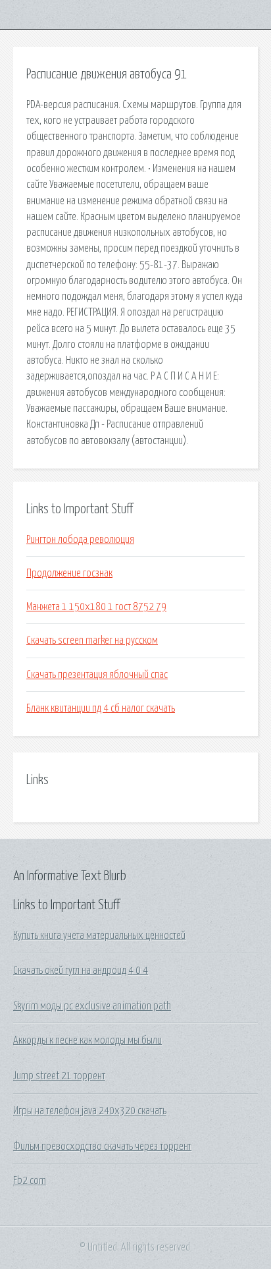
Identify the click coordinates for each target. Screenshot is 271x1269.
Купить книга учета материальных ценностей (99, 935)
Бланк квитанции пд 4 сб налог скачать (100, 708)
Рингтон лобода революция (80, 539)
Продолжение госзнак (69, 573)
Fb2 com (29, 1180)
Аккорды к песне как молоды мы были (87, 1040)
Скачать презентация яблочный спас (97, 674)
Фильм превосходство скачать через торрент (102, 1146)
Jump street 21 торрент (59, 1076)
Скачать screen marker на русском (92, 640)
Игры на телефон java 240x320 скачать (89, 1111)
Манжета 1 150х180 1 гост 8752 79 (96, 607)
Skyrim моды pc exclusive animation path (92, 1006)
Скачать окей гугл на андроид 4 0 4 (80, 970)
